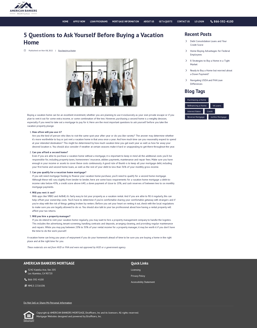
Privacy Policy (138, 275)
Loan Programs (99, 21)
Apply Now (79, 21)
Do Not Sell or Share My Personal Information (48, 302)
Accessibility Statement (143, 282)
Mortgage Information (125, 21)
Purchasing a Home (67, 50)
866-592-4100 (223, 21)
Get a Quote (165, 21)
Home (65, 21)
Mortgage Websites (47, 316)
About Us (149, 21)
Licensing (136, 269)
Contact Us (183, 21)
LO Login (199, 21)
